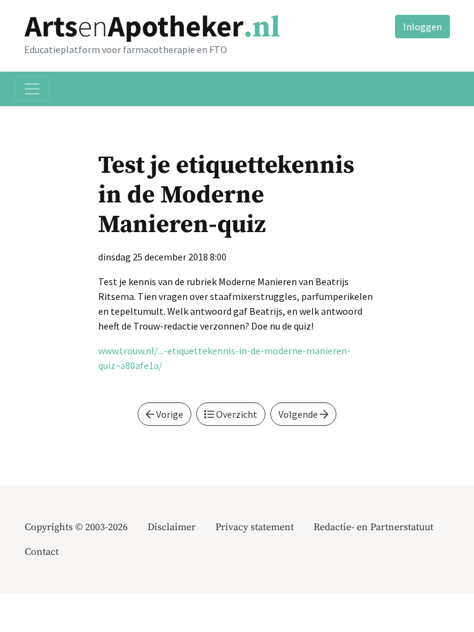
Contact (42, 552)
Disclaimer (172, 527)
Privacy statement (254, 527)
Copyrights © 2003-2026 (76, 527)
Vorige (168, 414)
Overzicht (235, 414)
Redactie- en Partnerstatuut (373, 527)
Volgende (299, 414)
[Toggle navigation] (32, 89)
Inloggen (422, 26)
